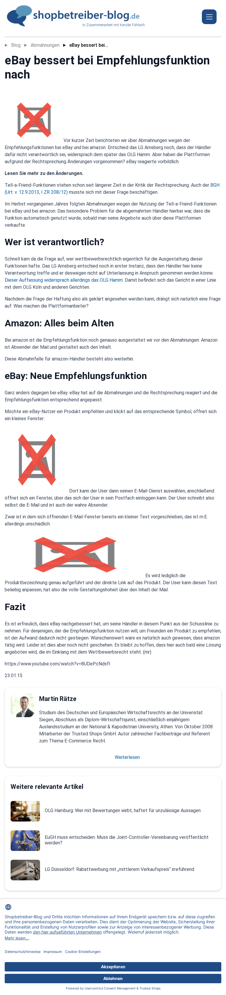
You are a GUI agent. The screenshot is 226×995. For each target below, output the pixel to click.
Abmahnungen (45, 45)
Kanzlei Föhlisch (132, 25)
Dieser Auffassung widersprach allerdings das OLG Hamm (64, 280)
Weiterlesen (127, 757)
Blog (16, 45)
